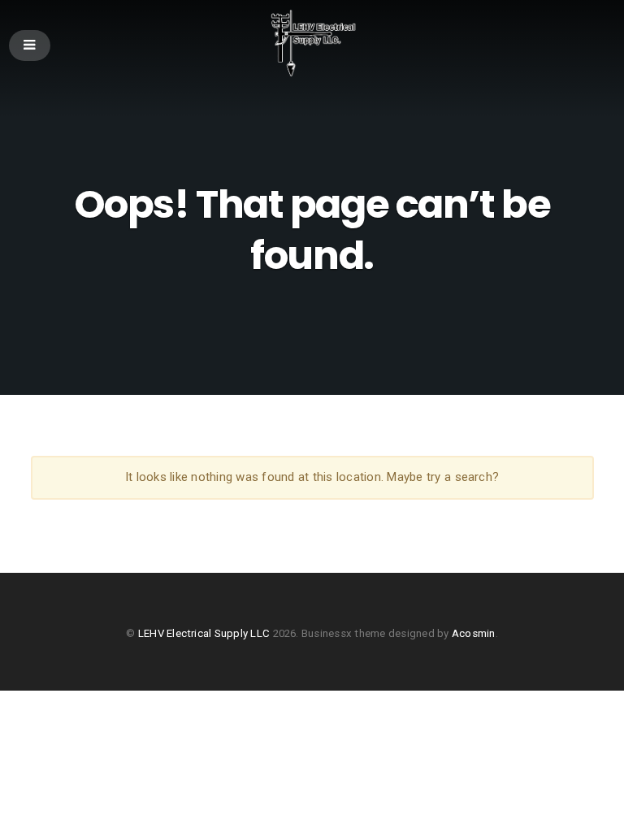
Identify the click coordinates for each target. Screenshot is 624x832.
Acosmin (474, 633)
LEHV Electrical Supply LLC (204, 633)
